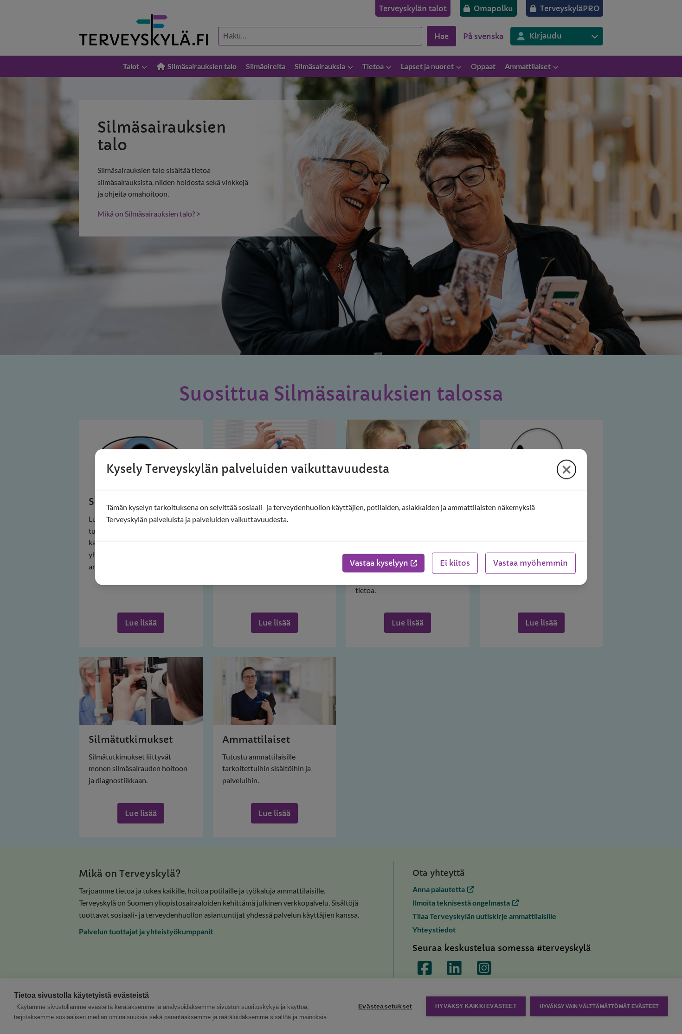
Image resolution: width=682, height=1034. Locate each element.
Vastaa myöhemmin (530, 563)
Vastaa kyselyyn (379, 563)
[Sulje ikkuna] (566, 469)
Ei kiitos (455, 563)
